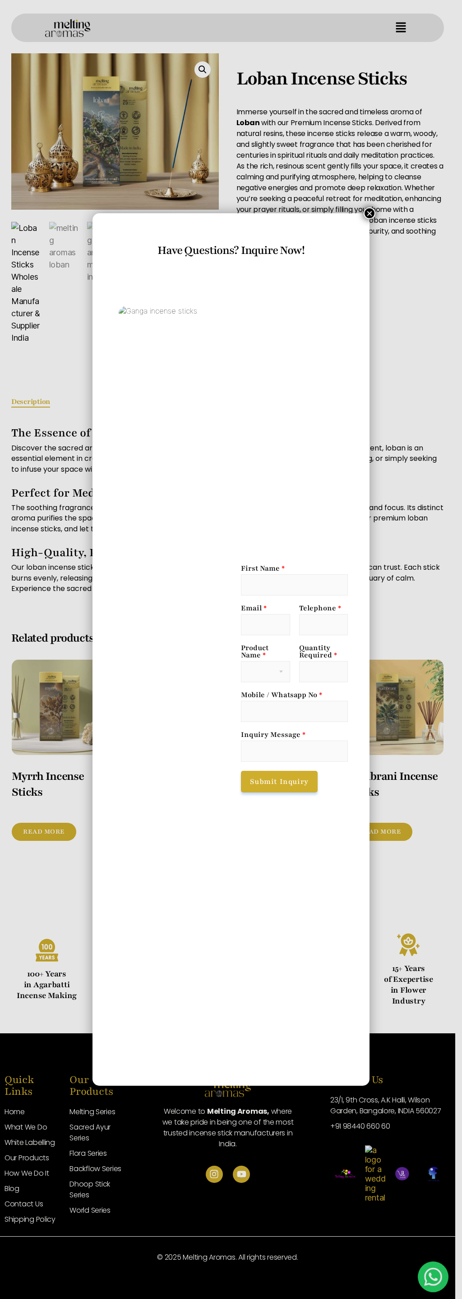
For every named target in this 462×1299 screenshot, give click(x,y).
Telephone (320, 608)
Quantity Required (318, 651)
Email (254, 608)
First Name (263, 568)
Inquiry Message (273, 734)
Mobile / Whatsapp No (281, 695)
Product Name (254, 651)
